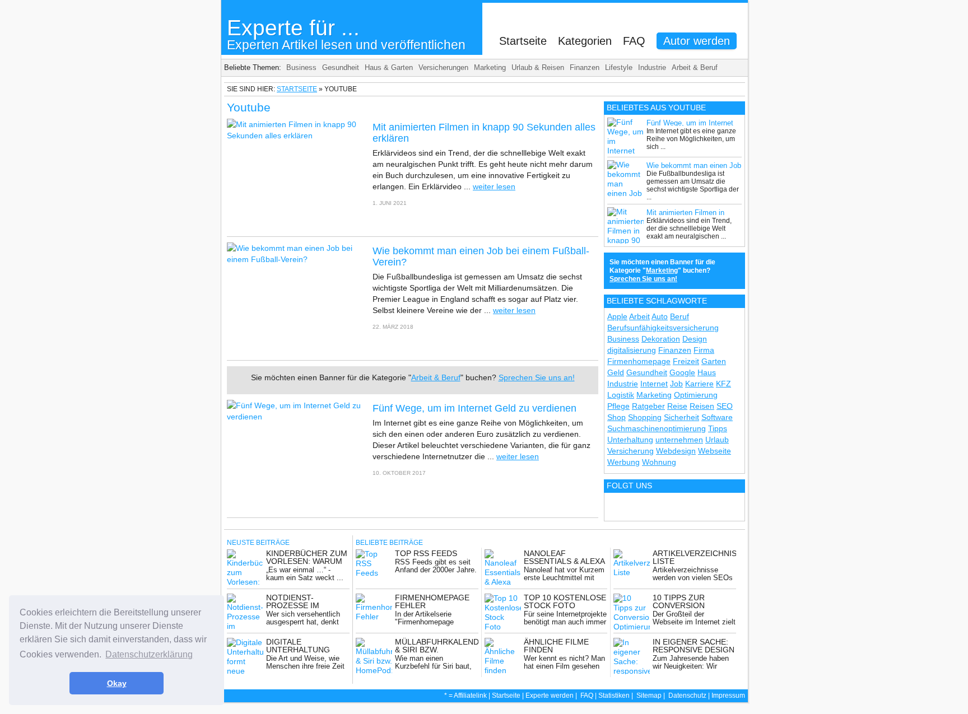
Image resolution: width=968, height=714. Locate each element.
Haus (706, 372)
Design (694, 338)
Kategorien (585, 41)
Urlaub (717, 439)
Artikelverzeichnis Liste (695, 557)
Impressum (728, 695)
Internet (654, 383)
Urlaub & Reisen (537, 67)
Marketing (490, 67)
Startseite (523, 41)
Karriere (699, 383)
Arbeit (639, 316)
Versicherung (630, 450)
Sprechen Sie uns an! (537, 377)
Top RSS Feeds (426, 553)
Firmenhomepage (639, 361)
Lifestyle (618, 67)
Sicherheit (681, 417)
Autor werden (696, 41)
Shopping (645, 417)
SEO (724, 406)
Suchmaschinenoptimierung (656, 428)
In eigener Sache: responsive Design (693, 645)
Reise (677, 406)
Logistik (620, 394)
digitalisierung (631, 350)
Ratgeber (648, 406)
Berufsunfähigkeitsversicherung (663, 327)
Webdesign (676, 450)
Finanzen (584, 67)
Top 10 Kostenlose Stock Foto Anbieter (565, 605)
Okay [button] (117, 683)
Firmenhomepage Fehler (432, 601)
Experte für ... (346, 34)
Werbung (623, 462)
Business (301, 67)
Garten (713, 361)
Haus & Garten (389, 67)
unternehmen (679, 439)
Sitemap (649, 695)
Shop (616, 417)
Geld (615, 372)
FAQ (634, 41)
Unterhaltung (630, 439)
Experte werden (549, 695)
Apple (617, 316)
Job (676, 383)
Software (717, 417)
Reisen (702, 406)
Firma (704, 350)
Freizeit (686, 361)
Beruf (679, 316)
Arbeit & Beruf (695, 67)
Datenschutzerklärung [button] (149, 654)
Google (682, 372)
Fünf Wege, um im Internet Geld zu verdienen (474, 408)
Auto (659, 316)
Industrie (652, 67)
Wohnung (659, 462)
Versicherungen (443, 67)
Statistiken (614, 695)
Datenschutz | (689, 695)
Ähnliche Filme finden (556, 645)
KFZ (723, 383)
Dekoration (660, 338)
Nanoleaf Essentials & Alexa (564, 557)
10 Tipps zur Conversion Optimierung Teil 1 (693, 605)
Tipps (717, 428)
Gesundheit (340, 67)
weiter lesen (494, 186)
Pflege (618, 406)
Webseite (714, 450)
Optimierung (696, 394)
